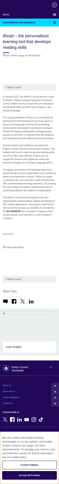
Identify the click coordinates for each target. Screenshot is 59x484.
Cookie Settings (29, 465)
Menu (6, 14)
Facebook (13, 417)
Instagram (34, 417)
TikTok (41, 417)
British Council (10, 5)
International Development (19, 22)
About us (7, 385)
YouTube (27, 417)
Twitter (6, 417)
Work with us (9, 391)
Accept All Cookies (29, 475)
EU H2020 (12, 211)
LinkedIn (20, 417)
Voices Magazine (11, 397)
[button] (29, 368)
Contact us (8, 403)
